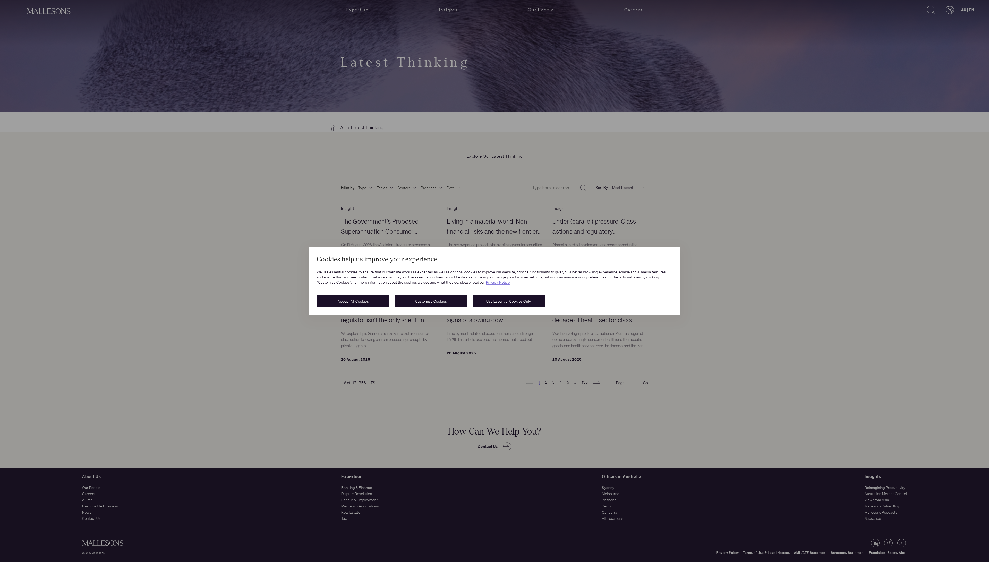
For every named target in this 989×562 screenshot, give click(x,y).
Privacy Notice (498, 282)
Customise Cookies (431, 301)
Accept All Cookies (353, 301)
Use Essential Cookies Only (508, 301)
